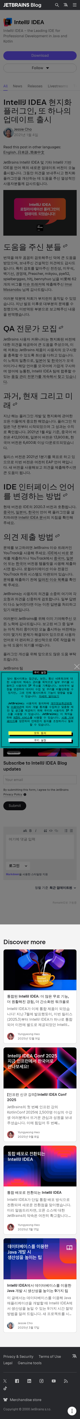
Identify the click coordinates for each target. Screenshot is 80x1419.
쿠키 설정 (40, 740)
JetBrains (37, 1409)
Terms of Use (50, 1356)
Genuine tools (30, 1363)
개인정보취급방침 (61, 703)
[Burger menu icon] (74, 5)
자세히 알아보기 (49, 696)
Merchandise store (24, 1400)
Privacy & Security (18, 1356)
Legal (7, 1363)
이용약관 (16, 707)
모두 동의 (40, 733)
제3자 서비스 (21, 717)
